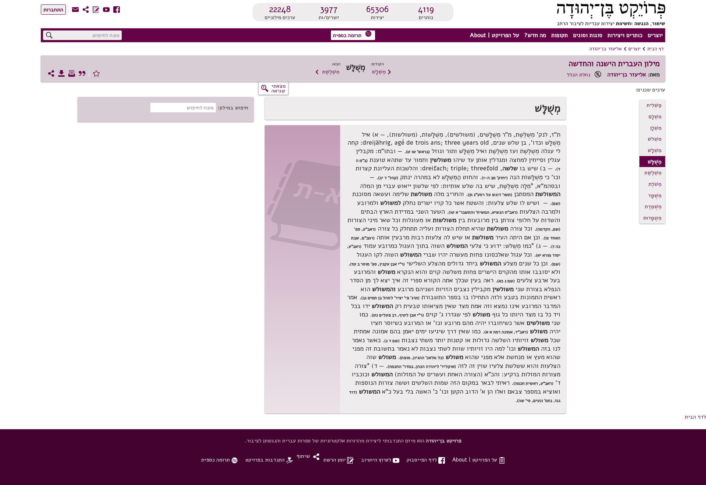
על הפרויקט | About (494, 35)
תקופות (559, 35)
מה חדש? (535, 35)
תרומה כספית (352, 34)
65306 (377, 9)
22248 (280, 9)
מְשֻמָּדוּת (652, 217)
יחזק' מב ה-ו (494, 178)
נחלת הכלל (578, 74)
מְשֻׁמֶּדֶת (653, 206)
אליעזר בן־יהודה (605, 49)
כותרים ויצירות (624, 35)
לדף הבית (695, 416)
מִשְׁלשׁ (655, 138)
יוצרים (655, 35)
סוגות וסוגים (587, 35)
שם (556, 264)
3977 (329, 9)
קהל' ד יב (388, 178)
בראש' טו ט (417, 152)
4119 (426, 9)
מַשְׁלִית (654, 105)
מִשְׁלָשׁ (382, 71)
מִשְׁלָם (655, 116)
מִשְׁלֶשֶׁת (327, 71)
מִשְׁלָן (656, 127)
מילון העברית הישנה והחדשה (614, 63)
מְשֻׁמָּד (655, 195)
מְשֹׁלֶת (655, 184)
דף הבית (655, 49)
